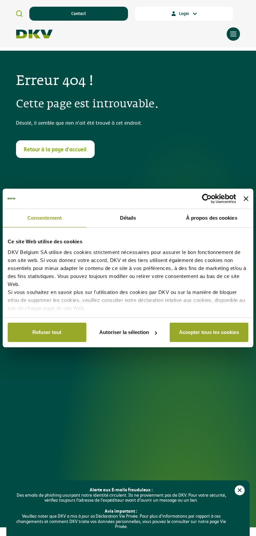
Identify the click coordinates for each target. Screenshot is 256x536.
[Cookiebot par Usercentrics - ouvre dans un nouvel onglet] (207, 199)
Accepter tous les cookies (209, 332)
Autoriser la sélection (124, 332)
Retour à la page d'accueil (55, 149)
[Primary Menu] (233, 34)
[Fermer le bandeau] (246, 198)
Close (240, 490)
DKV (34, 34)
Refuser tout (46, 332)
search (19, 14)
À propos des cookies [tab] (211, 218)
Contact (78, 13)
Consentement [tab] (44, 218)
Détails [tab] (128, 218)
